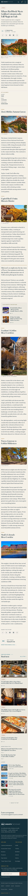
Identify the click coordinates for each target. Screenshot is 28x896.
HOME (16, 845)
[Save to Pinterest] (13, 35)
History (17, 858)
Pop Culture (4, 858)
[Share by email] (17, 35)
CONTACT (8, 886)
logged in (10, 814)
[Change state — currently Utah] (21, 2)
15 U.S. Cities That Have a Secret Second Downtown (15, 765)
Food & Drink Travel (6, 848)
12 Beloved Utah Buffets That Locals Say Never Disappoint (9, 738)
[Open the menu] (25, 2)
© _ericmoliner (4, 223)
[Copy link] (2, 35)
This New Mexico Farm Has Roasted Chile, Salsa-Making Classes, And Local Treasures (16, 783)
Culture (17, 855)
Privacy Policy (4, 889)
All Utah (23, 656)
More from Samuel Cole (9, 644)
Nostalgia (17, 861)
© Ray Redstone (4, 465)
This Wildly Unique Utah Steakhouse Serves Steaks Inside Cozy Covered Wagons (13, 710)
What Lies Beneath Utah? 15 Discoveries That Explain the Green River (11, 749)
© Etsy (2, 559)
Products (3, 855)
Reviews (3, 851)
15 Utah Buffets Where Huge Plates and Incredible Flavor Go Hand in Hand (11, 682)
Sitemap (10, 889)
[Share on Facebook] (9, 35)
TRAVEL (17, 848)
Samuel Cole (9, 30)
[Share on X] (6, 35)
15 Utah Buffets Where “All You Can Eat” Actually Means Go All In (16, 309)
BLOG (12, 886)
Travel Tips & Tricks (6, 861)
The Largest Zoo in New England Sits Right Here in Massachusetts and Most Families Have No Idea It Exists (16, 792)
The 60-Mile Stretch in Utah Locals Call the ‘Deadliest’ (8, 755)
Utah (3, 7)
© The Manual (4, 134)
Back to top (15, 803)
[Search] (18, 2)
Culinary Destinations (6, 845)
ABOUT (2, 886)
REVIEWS (17, 851)
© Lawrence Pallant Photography (9, 376)
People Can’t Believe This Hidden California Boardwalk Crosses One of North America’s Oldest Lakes (17, 775)
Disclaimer (17, 886)
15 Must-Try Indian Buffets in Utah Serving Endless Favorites (16, 318)
